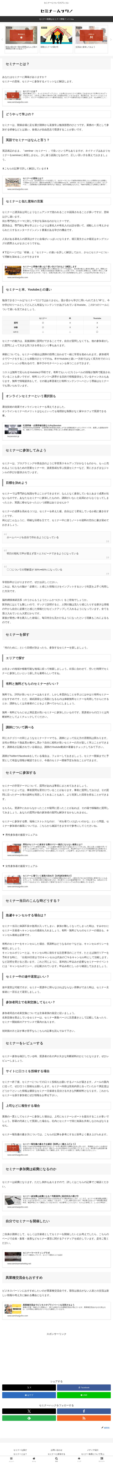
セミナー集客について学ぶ (92, 1454)
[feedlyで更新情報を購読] (29, 1418)
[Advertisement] (56, 1355)
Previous (2, 39)
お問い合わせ (56, 1450)
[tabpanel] (21, 39)
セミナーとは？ (20, 1454)
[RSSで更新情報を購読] (84, 1418)
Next (111, 39)
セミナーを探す (20, 1450)
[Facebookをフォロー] (84, 1411)
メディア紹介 (93, 1450)
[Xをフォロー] (29, 1411)
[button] (104, 789)
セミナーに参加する (56, 1454)
